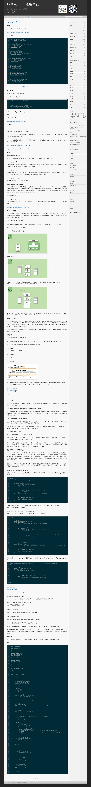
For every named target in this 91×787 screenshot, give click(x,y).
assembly (73, 36)
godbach (71, 208)
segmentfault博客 (73, 169)
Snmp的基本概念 (73, 134)
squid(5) (72, 118)
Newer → (63, 778)
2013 (71, 96)
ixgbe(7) (82, 115)
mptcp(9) (79, 116)
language (72, 31)
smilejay (71, 206)
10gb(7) (72, 113)
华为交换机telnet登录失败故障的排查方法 (78, 137)
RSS (85, 17)
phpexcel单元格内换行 (74, 140)
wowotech (72, 201)
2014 (71, 93)
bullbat (71, 199)
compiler (72, 33)
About (30, 17)
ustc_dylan (72, 190)
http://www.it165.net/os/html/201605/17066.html (18, 394)
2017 (71, 85)
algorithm (72, 56)
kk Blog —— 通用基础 (23, 4)
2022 (71, 71)
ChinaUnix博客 (73, 165)
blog (71, 28)
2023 (71, 68)
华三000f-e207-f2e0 (74, 149)
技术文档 (72, 181)
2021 (71, 74)
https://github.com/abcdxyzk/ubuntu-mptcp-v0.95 (18, 32)
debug (72, 50)
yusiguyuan (72, 194)
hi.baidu (71, 172)
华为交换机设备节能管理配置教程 (77, 147)
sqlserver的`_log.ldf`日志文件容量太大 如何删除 (78, 128)
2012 (71, 99)
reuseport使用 (12, 390)
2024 (71, 65)
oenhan (71, 197)
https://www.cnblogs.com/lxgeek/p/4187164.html (18, 207)
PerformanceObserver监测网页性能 (77, 125)
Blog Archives (36, 778)
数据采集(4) (80, 118)
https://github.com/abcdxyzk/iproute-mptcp (16, 121)
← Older (9, 778)
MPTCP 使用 (12, 22)
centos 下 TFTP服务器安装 (75, 142)
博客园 (71, 163)
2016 (71, 88)
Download (19, 17)
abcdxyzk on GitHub (74, 155)
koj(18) (72, 116)
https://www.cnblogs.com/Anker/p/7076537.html (18, 592)
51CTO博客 (72, 167)
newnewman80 (73, 185)
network (72, 47)
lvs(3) (75, 116)
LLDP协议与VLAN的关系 (75, 144)
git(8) (75, 115)
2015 (71, 90)
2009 (71, 107)
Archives (13, 17)
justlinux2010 (72, 176)
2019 (71, 79)
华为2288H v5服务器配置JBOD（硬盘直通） (77, 131)
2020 (71, 77)
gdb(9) (71, 115)
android (72, 53)
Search (26, 17)
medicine (72, 25)
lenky (71, 203)
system (72, 42)
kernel (72, 45)
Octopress (24, 782)
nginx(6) (84, 116)
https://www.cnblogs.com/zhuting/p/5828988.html (18, 145)
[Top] (87, 783)
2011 (71, 102)
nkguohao (72, 192)
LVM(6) (76, 113)
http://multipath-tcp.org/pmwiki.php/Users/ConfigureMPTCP (20, 149)
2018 (71, 82)
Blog (8, 17)
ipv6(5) (78, 115)
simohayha (72, 178)
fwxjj (71, 188)
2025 (71, 63)
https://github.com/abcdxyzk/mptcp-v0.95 (16, 29)
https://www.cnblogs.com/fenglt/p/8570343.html (18, 86)
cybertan (71, 183)
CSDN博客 (72, 160)
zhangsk (71, 174)
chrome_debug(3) (81, 113)
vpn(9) (75, 118)
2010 (71, 104)
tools (71, 39)
